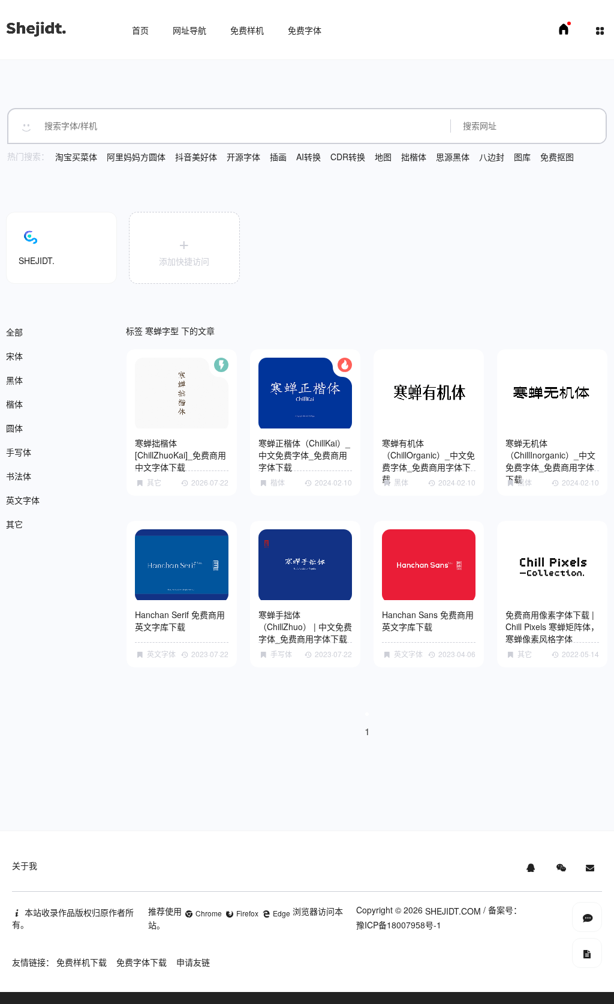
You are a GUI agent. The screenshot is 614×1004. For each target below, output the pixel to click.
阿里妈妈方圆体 (136, 157)
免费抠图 (557, 157)
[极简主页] (563, 32)
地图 (383, 157)
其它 (14, 524)
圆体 (14, 428)
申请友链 (193, 962)
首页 (140, 30)
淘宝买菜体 (76, 157)
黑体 (14, 380)
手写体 (18, 452)
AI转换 (308, 157)
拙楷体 (413, 157)
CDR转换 (347, 157)
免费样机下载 (81, 962)
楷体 (14, 404)
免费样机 (247, 30)
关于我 (24, 865)
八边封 (491, 157)
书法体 (18, 476)
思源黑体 (452, 157)
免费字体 (304, 30)
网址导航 (189, 30)
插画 (278, 157)
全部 (14, 332)
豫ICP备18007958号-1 (398, 925)
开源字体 (243, 157)
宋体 (14, 356)
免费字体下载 (141, 962)
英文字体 (23, 500)
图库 (522, 157)
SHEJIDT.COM (453, 911)
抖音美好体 (196, 157)
